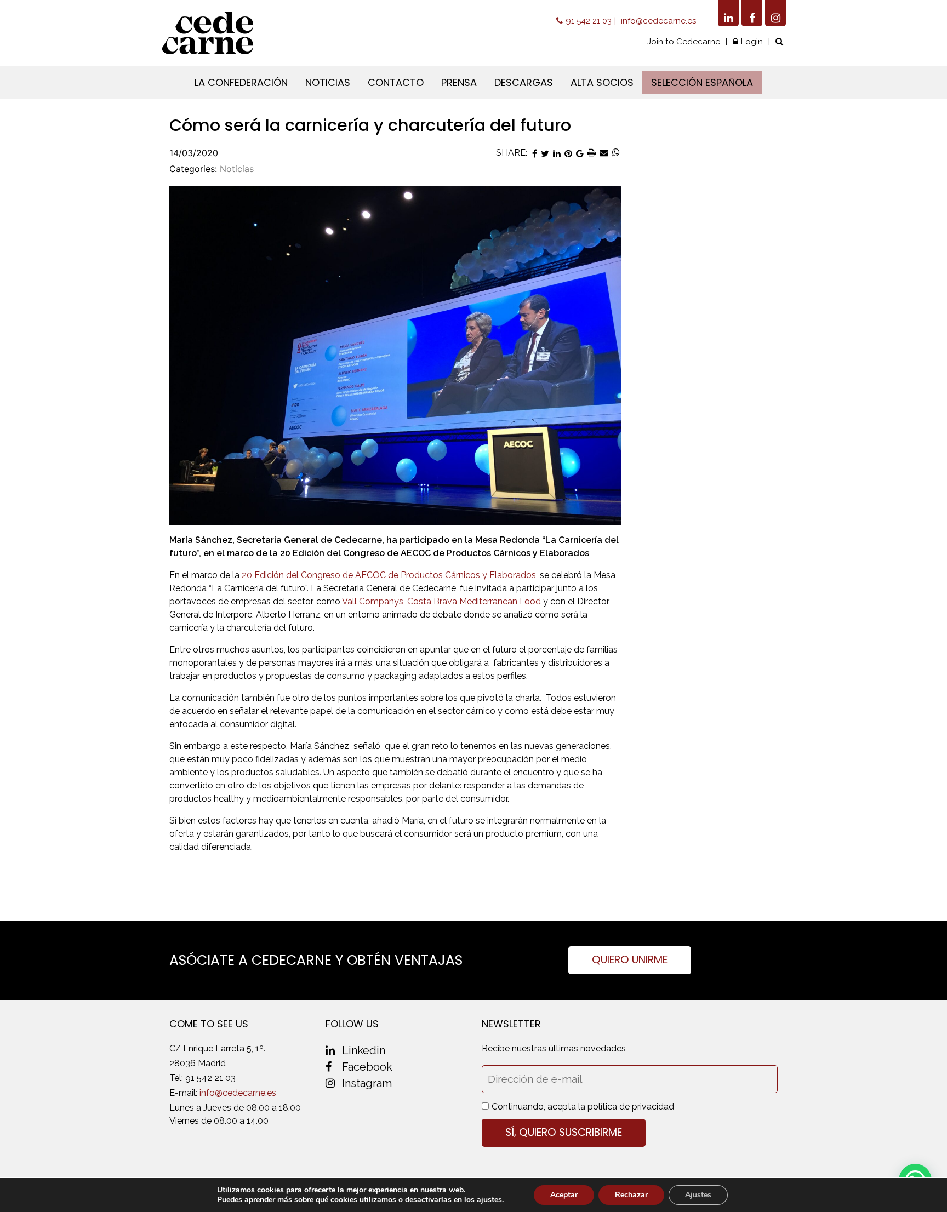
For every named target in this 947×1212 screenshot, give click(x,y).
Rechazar (631, 1195)
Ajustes (698, 1195)
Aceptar (564, 1195)
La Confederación (241, 82)
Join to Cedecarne (683, 42)
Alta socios (602, 82)
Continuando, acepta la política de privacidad (583, 1106)
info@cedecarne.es (658, 21)
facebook (367, 1066)
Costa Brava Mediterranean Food (474, 601)
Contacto (396, 82)
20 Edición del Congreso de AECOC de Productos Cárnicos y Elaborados (389, 575)
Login (752, 42)
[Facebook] (751, 13)
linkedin (363, 1050)
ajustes (489, 1200)
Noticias (327, 82)
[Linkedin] (728, 13)
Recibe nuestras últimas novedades (554, 1048)
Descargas (523, 82)
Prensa (459, 82)
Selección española (702, 82)
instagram (367, 1083)
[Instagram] (775, 13)
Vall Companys (372, 601)
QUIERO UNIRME (630, 959)
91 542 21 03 (589, 21)
